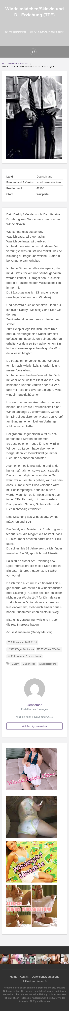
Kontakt (24, 976)
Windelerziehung (17, 31)
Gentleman (35, 705)
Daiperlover (29, 664)
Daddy (15, 664)
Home (13, 976)
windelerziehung (47, 664)
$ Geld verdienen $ (34, 981)
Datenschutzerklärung (45, 976)
